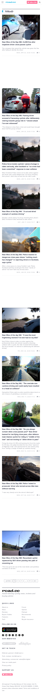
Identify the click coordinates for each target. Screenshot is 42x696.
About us (5, 607)
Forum (24, 607)
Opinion (24, 609)
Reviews (5, 612)
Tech (3, 619)
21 (30, 580)
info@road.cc (18, 653)
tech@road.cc (17, 656)
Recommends (26, 614)
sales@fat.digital (24, 659)
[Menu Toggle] (3, 2)
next (35, 581)
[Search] (39, 2)
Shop (23, 617)
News (4, 609)
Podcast (24, 612)
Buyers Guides (7, 614)
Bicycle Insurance (27, 619)
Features (5, 617)
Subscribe (33, 2)
